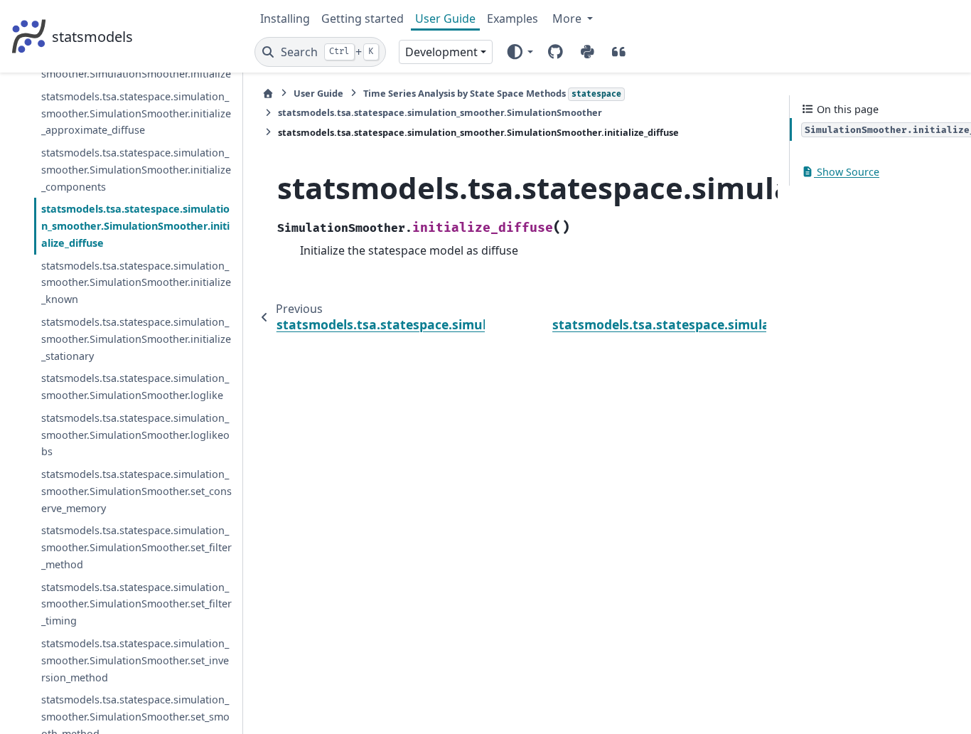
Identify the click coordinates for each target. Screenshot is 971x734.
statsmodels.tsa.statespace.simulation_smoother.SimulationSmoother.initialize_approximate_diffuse (136, 113)
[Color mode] (519, 52)
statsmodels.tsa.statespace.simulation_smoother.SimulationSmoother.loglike (135, 386)
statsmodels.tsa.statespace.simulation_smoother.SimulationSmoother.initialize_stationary (136, 339)
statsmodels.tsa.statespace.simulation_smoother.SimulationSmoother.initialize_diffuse (135, 226)
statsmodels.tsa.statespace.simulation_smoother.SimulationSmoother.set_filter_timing (136, 604)
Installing (285, 18)
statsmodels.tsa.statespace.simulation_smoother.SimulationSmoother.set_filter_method (136, 547)
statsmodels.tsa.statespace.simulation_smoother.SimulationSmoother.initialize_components (136, 169)
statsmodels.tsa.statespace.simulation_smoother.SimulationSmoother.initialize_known (136, 283)
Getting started (362, 18)
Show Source (846, 172)
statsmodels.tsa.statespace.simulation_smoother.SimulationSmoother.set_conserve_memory (136, 491)
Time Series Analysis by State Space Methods (492, 93)
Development (441, 52)
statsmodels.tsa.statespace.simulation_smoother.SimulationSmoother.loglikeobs (135, 435)
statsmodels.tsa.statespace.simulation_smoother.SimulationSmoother (440, 112)
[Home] (268, 93)
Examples (512, 18)
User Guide (445, 18)
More (568, 18)
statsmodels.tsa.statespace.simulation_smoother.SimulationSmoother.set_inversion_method (135, 660)
